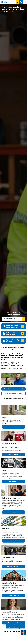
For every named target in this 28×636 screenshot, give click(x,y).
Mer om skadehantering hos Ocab (12, 393)
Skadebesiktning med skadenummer (13, 389)
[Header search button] (21, 2)
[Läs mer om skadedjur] (22, 333)
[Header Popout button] (17, 2)
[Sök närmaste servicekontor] (23, 319)
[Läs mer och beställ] (22, 326)
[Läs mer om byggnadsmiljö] (22, 340)
